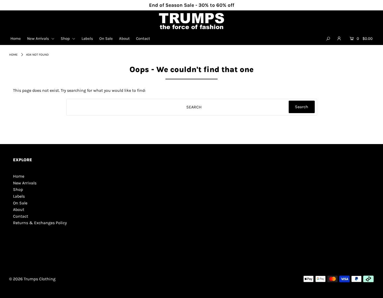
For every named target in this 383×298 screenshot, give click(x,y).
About (124, 38)
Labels (87, 38)
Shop (66, 38)
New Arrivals (38, 38)
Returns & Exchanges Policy (40, 222)
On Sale (106, 38)
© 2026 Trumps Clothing (32, 278)
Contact (143, 38)
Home (15, 38)
